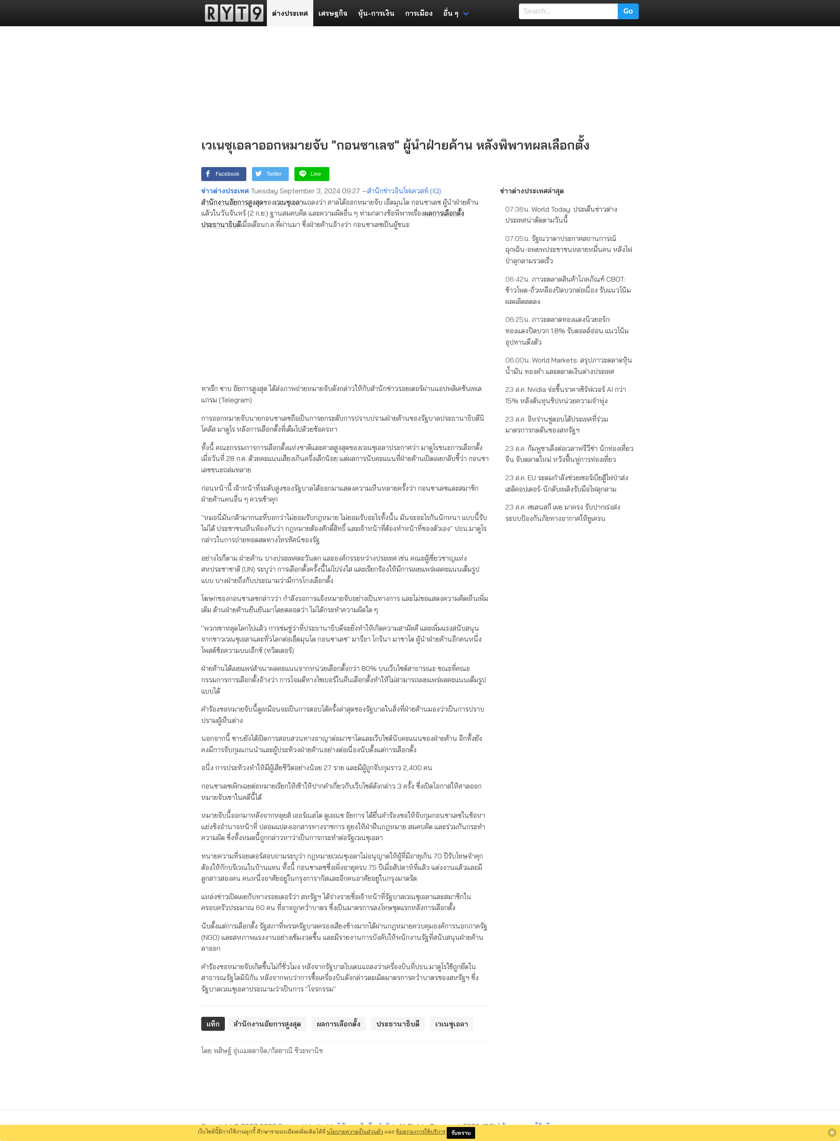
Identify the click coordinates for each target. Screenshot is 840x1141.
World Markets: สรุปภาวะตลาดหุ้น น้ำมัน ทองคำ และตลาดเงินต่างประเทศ (568, 366)
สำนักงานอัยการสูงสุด (232, 202)
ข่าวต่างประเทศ (225, 190)
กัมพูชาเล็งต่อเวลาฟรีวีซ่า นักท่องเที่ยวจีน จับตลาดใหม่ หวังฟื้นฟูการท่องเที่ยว (569, 454)
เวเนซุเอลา (289, 202)
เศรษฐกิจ (332, 13)
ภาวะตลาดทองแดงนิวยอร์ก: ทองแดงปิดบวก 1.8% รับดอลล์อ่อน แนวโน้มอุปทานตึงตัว (567, 330)
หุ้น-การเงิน (376, 13)
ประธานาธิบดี (221, 224)
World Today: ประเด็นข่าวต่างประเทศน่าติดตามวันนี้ (561, 215)
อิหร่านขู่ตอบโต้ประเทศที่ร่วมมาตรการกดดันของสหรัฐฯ (556, 425)
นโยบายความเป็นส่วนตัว (355, 1131)
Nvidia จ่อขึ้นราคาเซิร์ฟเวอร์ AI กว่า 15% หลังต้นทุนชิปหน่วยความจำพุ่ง (565, 395)
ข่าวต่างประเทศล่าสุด (532, 190)
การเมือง (419, 13)
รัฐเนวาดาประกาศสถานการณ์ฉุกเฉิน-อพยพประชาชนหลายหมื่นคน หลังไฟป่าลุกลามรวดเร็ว (568, 249)
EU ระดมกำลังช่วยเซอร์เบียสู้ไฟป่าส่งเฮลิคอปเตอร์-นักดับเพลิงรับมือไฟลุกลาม (566, 483)
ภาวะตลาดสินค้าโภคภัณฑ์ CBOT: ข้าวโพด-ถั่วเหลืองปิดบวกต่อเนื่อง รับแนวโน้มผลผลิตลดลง (568, 290)
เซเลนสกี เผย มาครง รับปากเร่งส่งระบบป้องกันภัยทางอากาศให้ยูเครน (562, 512)
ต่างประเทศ (290, 13)
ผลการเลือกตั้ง (444, 213)
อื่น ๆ (450, 13)
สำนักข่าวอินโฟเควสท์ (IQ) (404, 190)
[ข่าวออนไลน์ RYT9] (231, 13)
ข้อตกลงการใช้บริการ (420, 1131)
